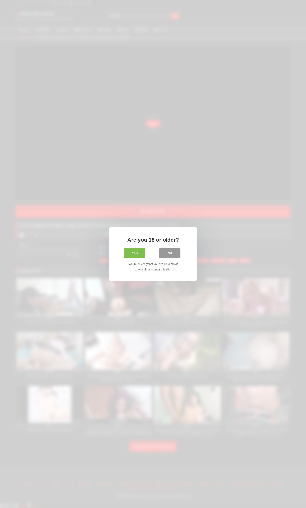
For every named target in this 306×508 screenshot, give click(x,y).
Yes (135, 253)
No (170, 253)
